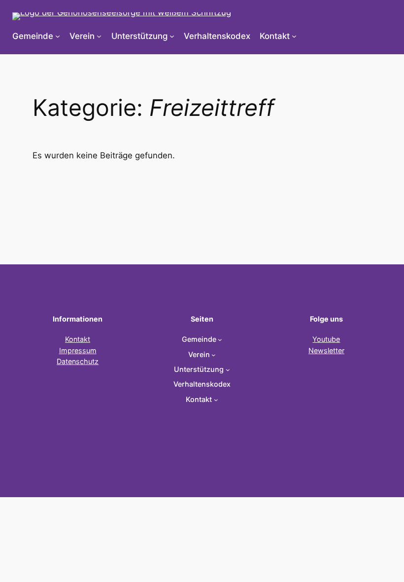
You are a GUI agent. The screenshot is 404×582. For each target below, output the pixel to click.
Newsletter (326, 350)
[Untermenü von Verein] (99, 36)
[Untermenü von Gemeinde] (57, 36)
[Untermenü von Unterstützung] (171, 36)
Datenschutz (78, 361)
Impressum (78, 350)
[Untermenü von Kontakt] (294, 36)
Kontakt (77, 339)
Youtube (326, 339)
